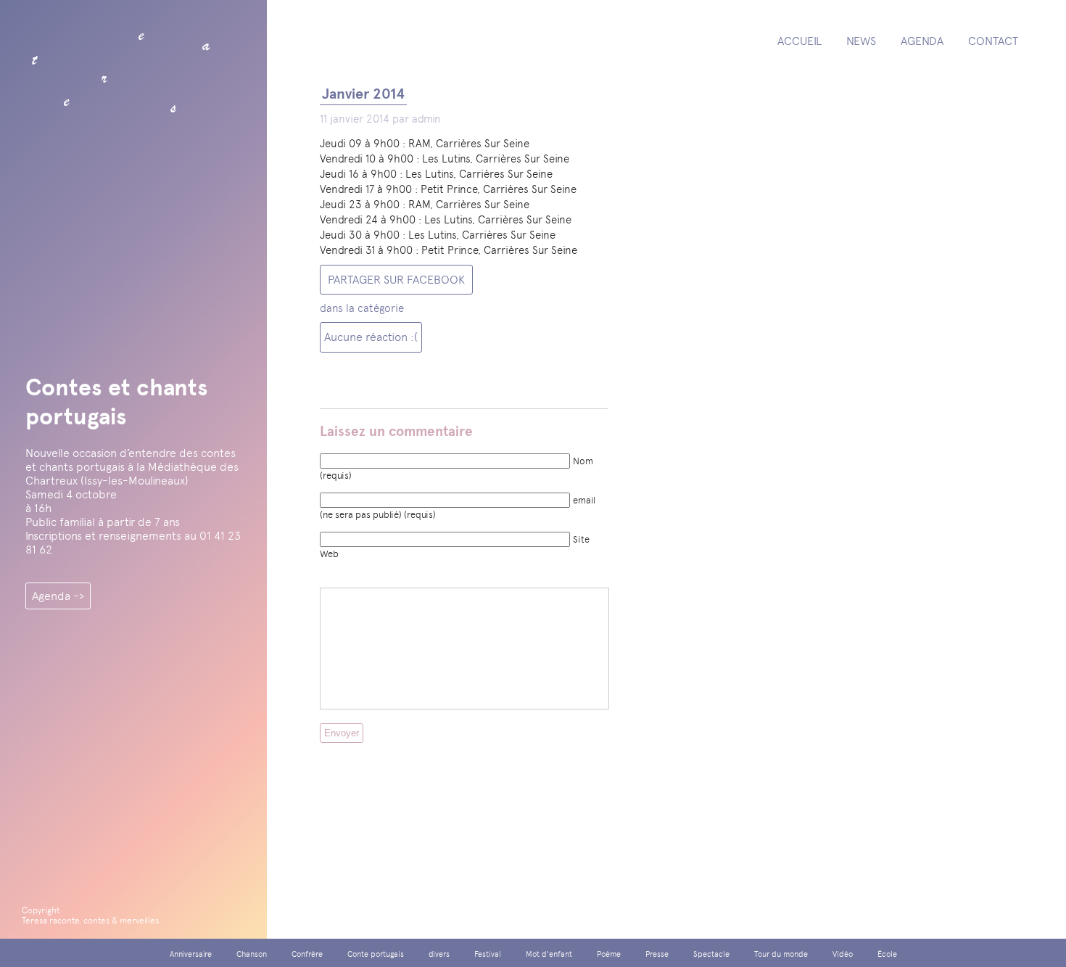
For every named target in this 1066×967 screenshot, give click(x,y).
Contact (993, 41)
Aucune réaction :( (371, 337)
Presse (657, 954)
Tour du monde (781, 954)
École (887, 954)
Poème (609, 954)
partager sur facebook (396, 280)
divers (439, 954)
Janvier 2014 (363, 94)
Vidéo (842, 954)
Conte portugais (375, 954)
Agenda (922, 41)
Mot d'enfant (549, 954)
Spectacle (711, 954)
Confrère (307, 954)
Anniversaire (191, 954)
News (861, 41)
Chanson (251, 954)
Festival (487, 954)
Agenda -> (58, 596)
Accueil (799, 41)
